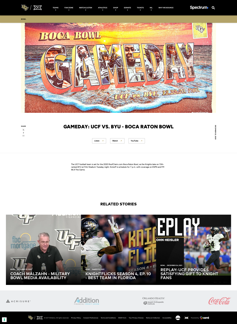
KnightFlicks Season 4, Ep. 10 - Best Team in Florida (118, 276)
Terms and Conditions (108, 318)
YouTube (138, 141)
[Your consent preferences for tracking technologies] (4, 319)
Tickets (140, 8)
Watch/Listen (85, 8)
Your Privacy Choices (136, 318)
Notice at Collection (153, 318)
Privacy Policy (76, 318)
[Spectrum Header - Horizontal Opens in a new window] (199, 8)
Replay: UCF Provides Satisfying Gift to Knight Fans (189, 274)
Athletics (102, 8)
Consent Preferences (90, 318)
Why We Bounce (165, 8)
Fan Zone (68, 8)
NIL (151, 8)
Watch (118, 141)
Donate (127, 8)
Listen (100, 141)
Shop (115, 8)
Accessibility (166, 318)
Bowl (12, 269)
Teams (56, 8)
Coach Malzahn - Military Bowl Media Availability (40, 276)
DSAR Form (122, 318)
